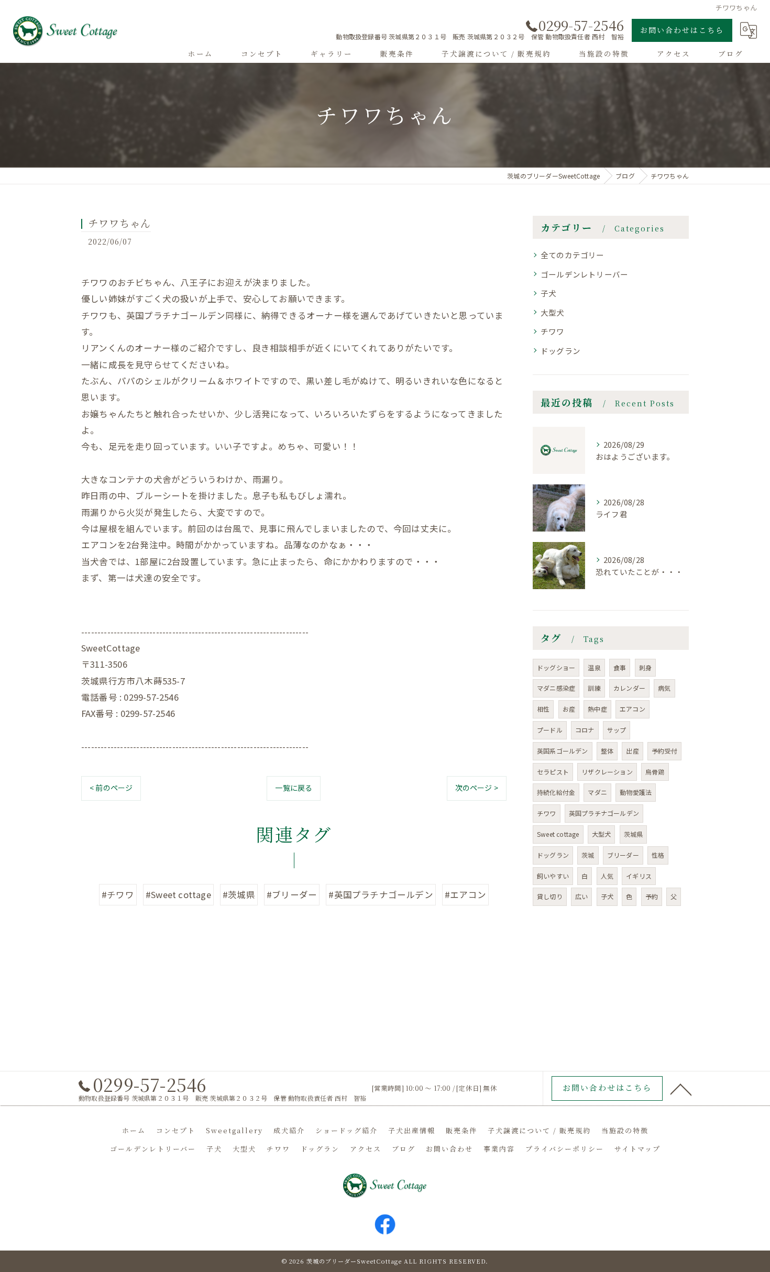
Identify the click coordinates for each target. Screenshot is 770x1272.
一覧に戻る (293, 787)
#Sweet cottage (178, 894)
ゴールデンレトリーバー (584, 274)
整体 (607, 750)
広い (581, 896)
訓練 (594, 687)
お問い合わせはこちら (682, 30)
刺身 (645, 667)
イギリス (639, 875)
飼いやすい (553, 875)
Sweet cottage (558, 833)
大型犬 (553, 312)
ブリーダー (623, 854)
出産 (632, 750)
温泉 (594, 667)
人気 (607, 875)
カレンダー (629, 687)
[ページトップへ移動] (680, 1088)
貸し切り (550, 896)
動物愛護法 (636, 792)
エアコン (632, 708)
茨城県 (633, 833)
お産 (569, 708)
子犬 (548, 292)
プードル (550, 729)
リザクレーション (607, 771)
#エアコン (465, 894)
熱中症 (597, 708)
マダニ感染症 (556, 687)
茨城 (587, 854)
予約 (651, 896)
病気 (664, 687)
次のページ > (476, 787)
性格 (658, 854)
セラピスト (553, 771)
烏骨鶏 (655, 771)
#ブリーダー (292, 894)
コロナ (585, 729)
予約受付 (664, 750)
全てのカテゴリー (572, 254)
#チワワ (118, 894)
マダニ (597, 792)
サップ (616, 729)
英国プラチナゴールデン (604, 813)
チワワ (553, 331)
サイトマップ (637, 1149)
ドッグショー (556, 667)
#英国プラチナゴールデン (380, 894)
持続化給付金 (556, 792)
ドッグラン (560, 350)
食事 (619, 667)
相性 (543, 708)
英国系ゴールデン (562, 750)
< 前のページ (111, 787)
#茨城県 (239, 894)
